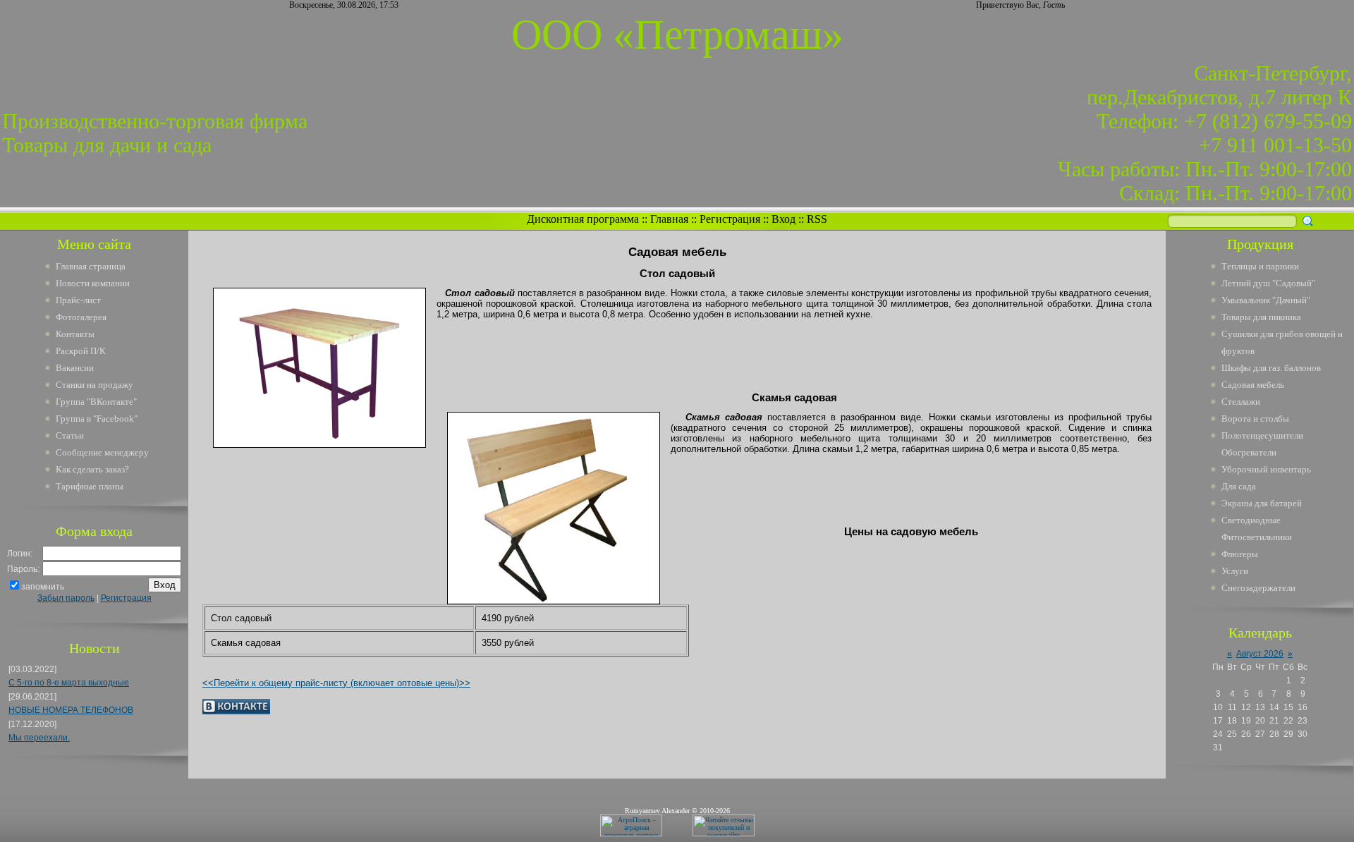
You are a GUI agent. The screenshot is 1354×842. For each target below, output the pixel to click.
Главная (669, 219)
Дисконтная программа (583, 219)
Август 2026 (1259, 654)
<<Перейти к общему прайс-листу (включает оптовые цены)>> (336, 683)
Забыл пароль (65, 598)
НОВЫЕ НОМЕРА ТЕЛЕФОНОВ (70, 710)
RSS (817, 219)
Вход (783, 219)
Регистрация (730, 219)
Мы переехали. (39, 738)
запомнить (42, 587)
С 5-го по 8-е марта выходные (68, 683)
